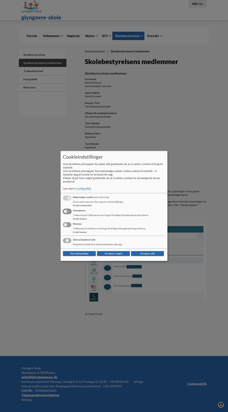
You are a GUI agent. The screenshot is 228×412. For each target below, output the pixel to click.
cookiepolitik (83, 188)
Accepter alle (147, 253)
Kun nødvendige (79, 253)
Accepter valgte (113, 253)
